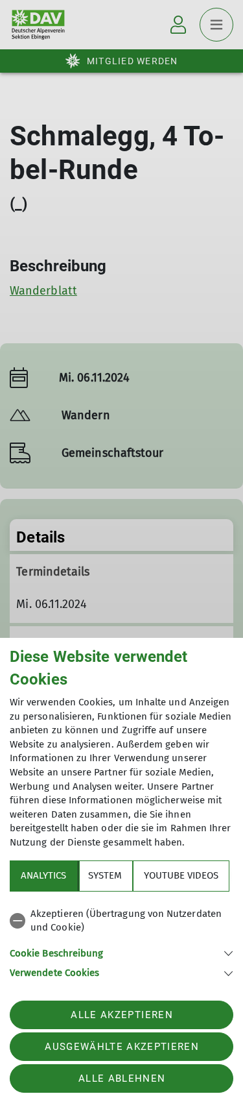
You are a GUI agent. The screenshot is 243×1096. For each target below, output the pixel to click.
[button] (121, 952)
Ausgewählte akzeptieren (122, 1047)
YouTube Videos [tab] (181, 875)
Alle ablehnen (121, 1078)
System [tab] (105, 875)
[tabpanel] (121, 941)
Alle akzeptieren (121, 1015)
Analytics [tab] (43, 875)
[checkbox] (121, 921)
